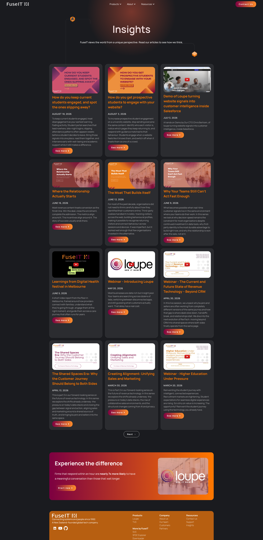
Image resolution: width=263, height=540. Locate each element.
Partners (163, 528)
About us (163, 518)
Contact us (191, 518)
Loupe (136, 518)
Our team (163, 521)
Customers (164, 525)
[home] (18, 4)
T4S (134, 521)
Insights (190, 525)
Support (190, 521)
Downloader (138, 538)
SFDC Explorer (139, 535)
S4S (134, 531)
